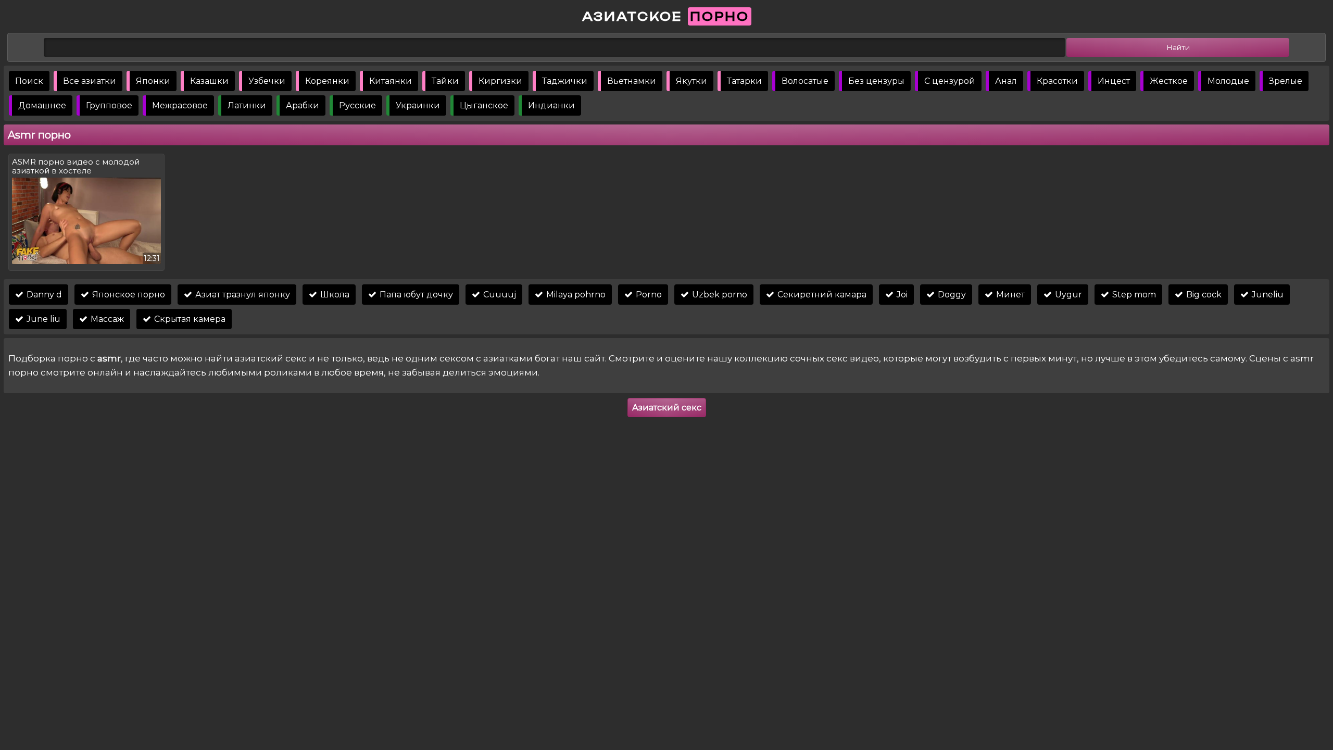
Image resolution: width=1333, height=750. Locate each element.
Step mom (1133, 294)
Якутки (691, 81)
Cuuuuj (498, 294)
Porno (648, 294)
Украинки (418, 105)
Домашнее (42, 105)
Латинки (247, 105)
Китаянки (390, 81)
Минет (1009, 294)
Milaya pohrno (575, 294)
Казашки (209, 81)
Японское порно (127, 294)
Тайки (445, 81)
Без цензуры (876, 81)
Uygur (1067, 294)
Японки (153, 81)
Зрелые (1285, 81)
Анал (1006, 81)
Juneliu (1267, 294)
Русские (357, 105)
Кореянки (327, 81)
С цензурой (949, 81)
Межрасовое (180, 105)
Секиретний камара (820, 294)
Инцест (1114, 81)
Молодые (1228, 81)
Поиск (29, 81)
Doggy (951, 294)
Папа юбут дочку (415, 294)
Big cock (1203, 294)
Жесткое (1169, 81)
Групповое (109, 105)
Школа (333, 294)
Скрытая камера (188, 319)
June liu (42, 319)
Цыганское (484, 105)
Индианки (551, 105)
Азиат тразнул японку (241, 294)
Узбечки (266, 81)
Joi (901, 294)
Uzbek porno (718, 294)
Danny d (43, 294)
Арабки (302, 105)
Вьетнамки (631, 81)
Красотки (1057, 81)
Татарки (744, 81)
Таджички (564, 81)
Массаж (106, 319)
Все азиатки (89, 81)
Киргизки (500, 81)
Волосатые (805, 81)
